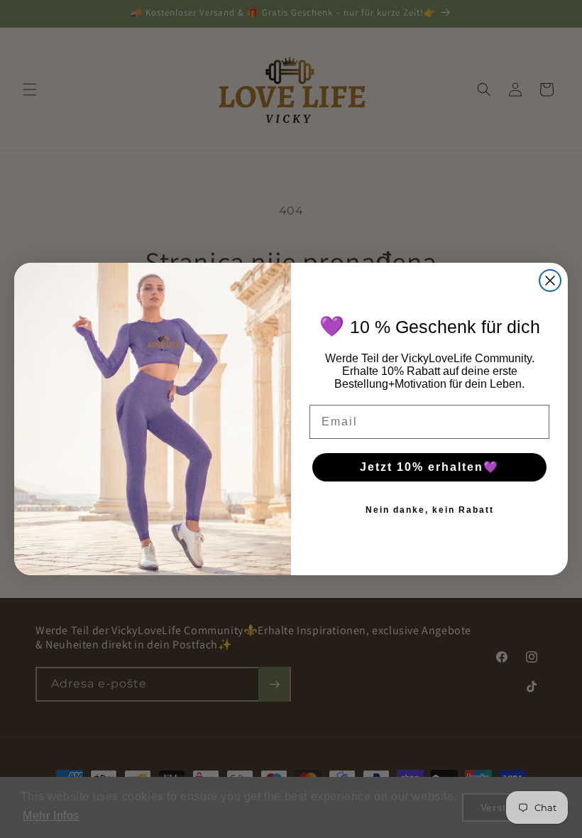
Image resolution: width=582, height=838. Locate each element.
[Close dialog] (550, 280)
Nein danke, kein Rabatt (430, 510)
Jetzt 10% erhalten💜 (429, 467)
